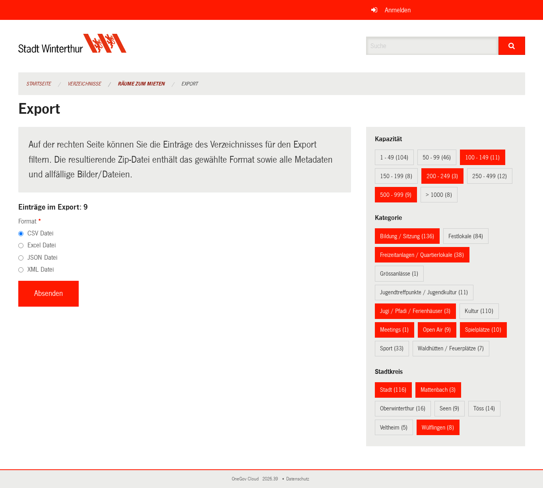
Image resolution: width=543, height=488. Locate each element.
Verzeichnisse (84, 84)
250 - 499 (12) (489, 176)
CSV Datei (40, 233)
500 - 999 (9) (395, 195)
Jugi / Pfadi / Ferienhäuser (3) (415, 311)
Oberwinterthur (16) (402, 408)
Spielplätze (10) (483, 330)
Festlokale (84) (465, 236)
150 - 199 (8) (396, 176)
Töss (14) (484, 408)
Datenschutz (299, 479)
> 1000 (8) (439, 195)
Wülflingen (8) (438, 427)
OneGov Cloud (246, 479)
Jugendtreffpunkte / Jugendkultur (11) (424, 292)
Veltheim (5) (393, 427)
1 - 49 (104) (394, 157)
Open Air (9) (437, 330)
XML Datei (40, 269)
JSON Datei (42, 257)
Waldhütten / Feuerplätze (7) (451, 348)
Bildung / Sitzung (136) (407, 236)
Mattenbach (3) (438, 390)
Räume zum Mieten (141, 84)
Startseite (38, 84)
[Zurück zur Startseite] (72, 50)
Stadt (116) (393, 390)
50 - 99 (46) (437, 157)
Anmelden (398, 10)
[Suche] (511, 46)
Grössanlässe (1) (399, 273)
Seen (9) (449, 408)
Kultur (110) (479, 311)
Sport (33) (391, 348)
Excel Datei (41, 245)
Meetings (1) (394, 330)
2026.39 (270, 479)
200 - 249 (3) (442, 176)
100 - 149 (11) (482, 157)
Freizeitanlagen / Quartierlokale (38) (422, 255)
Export (189, 84)
